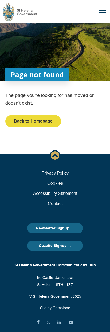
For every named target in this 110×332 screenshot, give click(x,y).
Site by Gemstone (55, 308)
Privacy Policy (55, 173)
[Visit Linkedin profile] (59, 322)
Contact (55, 203)
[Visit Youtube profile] (71, 322)
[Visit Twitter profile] (48, 322)
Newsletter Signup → (55, 228)
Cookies (55, 183)
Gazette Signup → (55, 245)
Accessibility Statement (55, 193)
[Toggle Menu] (102, 12)
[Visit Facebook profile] (38, 322)
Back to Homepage (33, 121)
